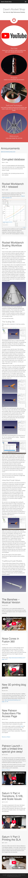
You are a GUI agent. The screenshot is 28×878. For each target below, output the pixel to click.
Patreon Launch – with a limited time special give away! (12, 748)
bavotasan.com (18, 876)
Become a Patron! (6, 737)
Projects (14, 78)
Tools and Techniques (14, 105)
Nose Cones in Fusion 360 (10, 640)
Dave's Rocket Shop (6, 1)
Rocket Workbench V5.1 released (13, 185)
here (22, 726)
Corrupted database (13, 159)
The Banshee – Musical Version (11, 600)
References (14, 136)
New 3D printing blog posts (14, 686)
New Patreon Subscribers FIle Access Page (11, 713)
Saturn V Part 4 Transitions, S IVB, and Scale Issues (12, 796)
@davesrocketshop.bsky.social (8, 151)
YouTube (14, 48)
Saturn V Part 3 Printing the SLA (11, 838)
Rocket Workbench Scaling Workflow (13, 244)
